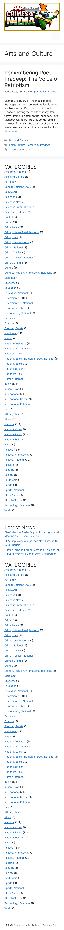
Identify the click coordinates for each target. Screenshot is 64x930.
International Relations (17, 404)
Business (9, 196)
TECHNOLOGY (13, 500)
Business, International (18, 207)
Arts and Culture (18, 140)
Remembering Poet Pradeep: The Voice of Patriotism (31, 78)
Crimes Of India (13, 262)
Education (10, 287)
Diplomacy (10, 277)
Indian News (11, 388)
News (7, 444)
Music (7, 419)
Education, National (16, 292)
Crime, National (13, 247)
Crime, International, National (21, 232)
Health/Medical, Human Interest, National (29, 358)
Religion (9, 464)
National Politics (14, 439)
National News (13, 434)
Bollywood (10, 191)
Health (8, 338)
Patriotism (33, 144)
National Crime (13, 429)
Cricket (8, 217)
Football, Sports (13, 328)
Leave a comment (19, 149)
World (7, 510)
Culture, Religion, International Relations (28, 272)
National (9, 424)
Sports (8, 485)
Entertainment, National (18, 303)
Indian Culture (16, 144)
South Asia (10, 479)
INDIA (7, 383)
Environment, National (17, 313)
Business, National (15, 212)
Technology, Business (17, 505)
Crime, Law (11, 237)
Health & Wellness (15, 343)
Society (8, 474)
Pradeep (45, 144)
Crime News (11, 227)
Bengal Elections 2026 (17, 186)
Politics (8, 449)
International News (15, 399)
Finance (9, 323)
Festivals (9, 318)
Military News (12, 414)
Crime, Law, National (16, 242)
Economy (9, 282)
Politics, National (14, 459)
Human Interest (13, 378)
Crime (7, 222)
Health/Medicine (14, 363)
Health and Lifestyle (16, 348)
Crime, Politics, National (18, 257)
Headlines (10, 333)
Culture (8, 267)
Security (9, 469)
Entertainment (12, 298)
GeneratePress (51, 925)
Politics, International (16, 454)
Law (7, 409)
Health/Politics (13, 373)
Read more (11, 131)
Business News (13, 202)
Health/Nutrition (14, 368)
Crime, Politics (12, 252)
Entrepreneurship (14, 308)
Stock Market (12, 495)
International (11, 394)
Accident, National (15, 171)
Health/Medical (13, 353)
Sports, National (14, 490)
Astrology (10, 181)
